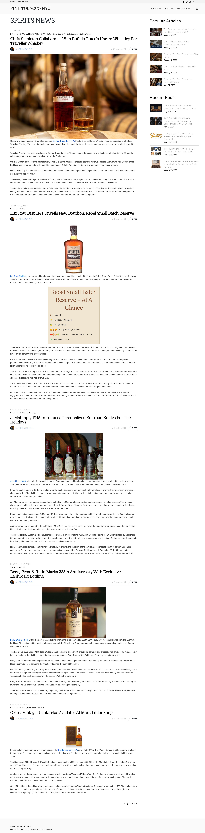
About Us (181, 8)
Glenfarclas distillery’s (68, 750)
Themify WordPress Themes (41, 829)
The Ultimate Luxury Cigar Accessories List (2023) (176, 43)
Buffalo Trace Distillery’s (64, 141)
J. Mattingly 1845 (33, 413)
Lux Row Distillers (18, 276)
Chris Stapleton (72, 34)
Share (134, 49)
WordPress (24, 829)
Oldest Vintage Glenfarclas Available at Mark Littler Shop (61, 712)
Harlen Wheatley (86, 34)
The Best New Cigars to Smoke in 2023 (180, 68)
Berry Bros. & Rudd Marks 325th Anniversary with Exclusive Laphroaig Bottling (65, 574)
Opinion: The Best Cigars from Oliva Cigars (181, 55)
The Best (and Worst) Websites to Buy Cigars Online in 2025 (180, 30)
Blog (167, 8)
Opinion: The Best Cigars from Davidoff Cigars (178, 80)
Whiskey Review (35, 34)
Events (154, 8)
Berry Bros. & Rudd (19, 640)
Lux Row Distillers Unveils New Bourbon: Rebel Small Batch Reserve (72, 213)
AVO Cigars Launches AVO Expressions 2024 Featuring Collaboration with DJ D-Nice (178, 121)
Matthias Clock (24, 49)
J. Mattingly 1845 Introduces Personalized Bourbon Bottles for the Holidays (70, 419)
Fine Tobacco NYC (19, 826)
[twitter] (187, 1)
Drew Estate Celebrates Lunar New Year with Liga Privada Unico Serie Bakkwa (181, 164)
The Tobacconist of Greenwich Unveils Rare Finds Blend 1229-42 (180, 107)
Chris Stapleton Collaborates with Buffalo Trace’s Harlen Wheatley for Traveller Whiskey (73, 41)
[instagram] (190, 1)
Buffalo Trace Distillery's (56, 34)
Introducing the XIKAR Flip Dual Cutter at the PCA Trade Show (179, 150)
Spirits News (17, 34)
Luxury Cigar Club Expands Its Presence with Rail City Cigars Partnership (178, 136)
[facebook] (183, 1)
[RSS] (193, 1)
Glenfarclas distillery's (35, 708)
